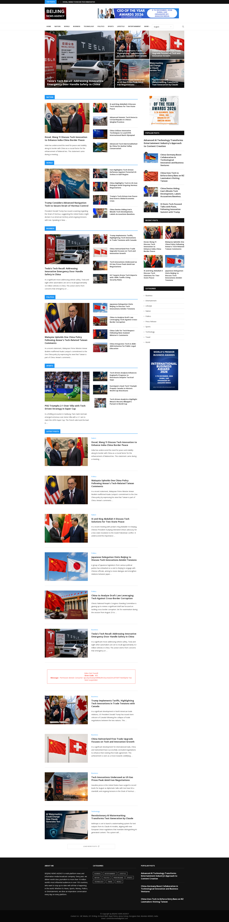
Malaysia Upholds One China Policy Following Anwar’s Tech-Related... (92, 2)
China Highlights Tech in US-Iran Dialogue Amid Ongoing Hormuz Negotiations (123, 185)
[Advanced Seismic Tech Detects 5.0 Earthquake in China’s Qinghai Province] (100, 121)
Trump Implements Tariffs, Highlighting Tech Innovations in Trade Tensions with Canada (132, 53)
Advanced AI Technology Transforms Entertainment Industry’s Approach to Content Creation (163, 143)
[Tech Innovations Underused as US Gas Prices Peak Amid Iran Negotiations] (132, 73)
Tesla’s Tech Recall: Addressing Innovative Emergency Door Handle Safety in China (75, 82)
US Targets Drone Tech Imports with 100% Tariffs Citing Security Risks (123, 277)
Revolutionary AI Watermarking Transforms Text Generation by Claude (165, 82)
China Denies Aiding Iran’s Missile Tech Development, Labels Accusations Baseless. (122, 211)
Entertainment (134, 26)
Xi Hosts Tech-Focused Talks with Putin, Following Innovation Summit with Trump (171, 208)
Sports (111, 26)
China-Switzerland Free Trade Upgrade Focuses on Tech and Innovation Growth (166, 53)
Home (49, 26)
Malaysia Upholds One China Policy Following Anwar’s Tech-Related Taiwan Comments (66, 340)
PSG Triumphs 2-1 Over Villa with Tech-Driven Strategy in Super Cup (65, 407)
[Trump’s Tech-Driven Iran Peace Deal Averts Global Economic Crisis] (100, 200)
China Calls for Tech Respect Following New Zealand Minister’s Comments (122, 332)
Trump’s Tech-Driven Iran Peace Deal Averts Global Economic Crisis (123, 198)
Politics (101, 26)
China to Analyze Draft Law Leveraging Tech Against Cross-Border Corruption (124, 319)
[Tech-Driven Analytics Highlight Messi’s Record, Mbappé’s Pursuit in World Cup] (100, 403)
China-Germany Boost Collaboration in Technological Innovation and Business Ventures (172, 160)
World (67, 26)
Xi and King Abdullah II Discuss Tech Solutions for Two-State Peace (123, 106)
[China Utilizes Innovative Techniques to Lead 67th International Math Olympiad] (100, 134)
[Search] (183, 26)
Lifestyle (121, 26)
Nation (57, 26)
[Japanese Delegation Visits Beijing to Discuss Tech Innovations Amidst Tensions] (100, 307)
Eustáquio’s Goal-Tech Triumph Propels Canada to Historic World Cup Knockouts (123, 388)
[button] (58, 2)
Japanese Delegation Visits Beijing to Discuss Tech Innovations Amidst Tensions (122, 306)
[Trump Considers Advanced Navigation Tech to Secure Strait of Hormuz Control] (67, 183)
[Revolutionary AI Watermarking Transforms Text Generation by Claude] (167, 73)
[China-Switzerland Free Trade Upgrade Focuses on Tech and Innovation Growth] (167, 45)
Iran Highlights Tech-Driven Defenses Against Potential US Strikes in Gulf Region (123, 172)
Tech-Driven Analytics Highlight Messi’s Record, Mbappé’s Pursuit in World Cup (123, 401)
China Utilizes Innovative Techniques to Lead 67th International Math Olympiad (122, 132)
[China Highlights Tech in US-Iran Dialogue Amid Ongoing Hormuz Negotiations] (100, 186)
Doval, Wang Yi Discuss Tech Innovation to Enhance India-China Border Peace (66, 138)
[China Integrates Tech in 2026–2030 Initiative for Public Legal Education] (100, 347)
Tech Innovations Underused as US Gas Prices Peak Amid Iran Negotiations (130, 82)
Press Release (151, 321)
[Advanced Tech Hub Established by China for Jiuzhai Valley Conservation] (100, 147)
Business (76, 26)
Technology (89, 26)
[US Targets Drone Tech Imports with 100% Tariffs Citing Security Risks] (100, 279)
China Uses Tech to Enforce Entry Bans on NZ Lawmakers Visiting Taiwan (172, 177)
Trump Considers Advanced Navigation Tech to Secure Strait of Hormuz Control (66, 204)
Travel (148, 337)
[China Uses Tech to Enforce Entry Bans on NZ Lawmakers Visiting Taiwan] (151, 176)
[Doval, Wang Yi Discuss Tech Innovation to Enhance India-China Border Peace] (67, 118)
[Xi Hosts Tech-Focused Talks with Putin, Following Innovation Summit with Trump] (151, 207)
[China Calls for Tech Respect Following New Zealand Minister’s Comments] (100, 334)
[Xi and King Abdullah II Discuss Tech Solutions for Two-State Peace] (100, 108)
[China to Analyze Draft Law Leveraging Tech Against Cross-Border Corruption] (100, 321)
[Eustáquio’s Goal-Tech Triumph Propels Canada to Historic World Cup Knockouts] (100, 389)
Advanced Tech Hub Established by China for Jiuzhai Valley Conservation (123, 146)
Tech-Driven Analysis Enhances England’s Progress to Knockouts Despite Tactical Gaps (123, 376)
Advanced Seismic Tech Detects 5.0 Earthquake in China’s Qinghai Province (123, 119)
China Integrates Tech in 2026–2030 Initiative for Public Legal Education (123, 346)
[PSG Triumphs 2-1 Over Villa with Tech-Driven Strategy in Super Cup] (67, 386)
